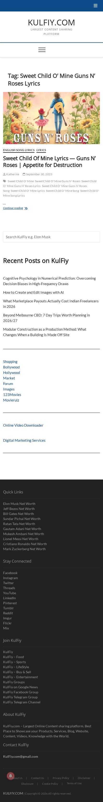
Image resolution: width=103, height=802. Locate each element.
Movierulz (11, 400)
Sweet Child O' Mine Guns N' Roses (57, 181)
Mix (6, 628)
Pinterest (10, 603)
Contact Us (37, 777)
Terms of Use (74, 783)
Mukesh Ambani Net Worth (23, 534)
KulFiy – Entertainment (20, 677)
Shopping (10, 361)
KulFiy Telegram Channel (21, 702)
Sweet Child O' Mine (21, 181)
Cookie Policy (50, 783)
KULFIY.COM (51, 22)
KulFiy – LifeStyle (16, 667)
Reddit (8, 613)
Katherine (12, 174)
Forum (8, 383)
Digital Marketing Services (24, 440)
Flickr (7, 623)
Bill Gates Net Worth (18, 514)
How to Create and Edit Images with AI (33, 292)
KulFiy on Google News (20, 687)
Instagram (10, 578)
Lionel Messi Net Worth (20, 539)
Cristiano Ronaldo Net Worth (25, 544)
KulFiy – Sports (14, 662)
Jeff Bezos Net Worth (19, 509)
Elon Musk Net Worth (19, 504)
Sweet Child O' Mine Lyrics (28, 190)
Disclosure (27, 783)
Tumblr (8, 608)
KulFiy (8, 652)
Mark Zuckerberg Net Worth (24, 549)
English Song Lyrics (18, 150)
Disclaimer (84, 777)
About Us (17, 777)
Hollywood (11, 372)
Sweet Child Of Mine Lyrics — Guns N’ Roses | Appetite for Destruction (49, 161)
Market (9, 378)
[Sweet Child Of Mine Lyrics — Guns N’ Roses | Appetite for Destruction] (51, 118)
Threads (9, 588)
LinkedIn (9, 598)
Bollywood (11, 367)
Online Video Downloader (23, 425)
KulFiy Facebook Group (20, 692)
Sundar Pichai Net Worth (21, 519)
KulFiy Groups (14, 682)
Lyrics (41, 150)
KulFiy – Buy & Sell (17, 672)
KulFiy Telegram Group (20, 697)
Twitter (8, 583)
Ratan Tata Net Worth (19, 524)
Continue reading (19, 208)
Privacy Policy (61, 777)
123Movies (12, 394)
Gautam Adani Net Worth (22, 529)
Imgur (7, 618)
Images (9, 389)
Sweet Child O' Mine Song (62, 190)
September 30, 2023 (38, 174)
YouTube (9, 593)
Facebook (10, 573)
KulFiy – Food (13, 657)
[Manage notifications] (10, 776)
